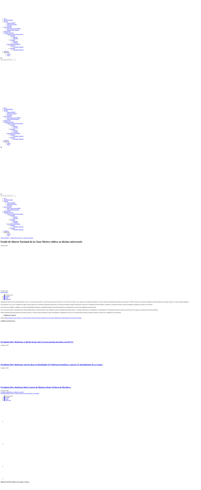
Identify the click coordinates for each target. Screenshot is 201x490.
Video (8, 55)
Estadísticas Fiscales (9, 33)
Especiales (9, 26)
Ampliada (12, 35)
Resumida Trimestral (18, 50)
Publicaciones (7, 31)
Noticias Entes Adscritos (13, 30)
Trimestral (15, 38)
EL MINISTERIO (8, 20)
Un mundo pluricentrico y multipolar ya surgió (12, 392)
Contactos (6, 51)
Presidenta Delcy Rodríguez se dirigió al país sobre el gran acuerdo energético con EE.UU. (37, 342)
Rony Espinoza (4, 292)
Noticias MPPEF (11, 23)
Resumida (12, 40)
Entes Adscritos (7, 27)
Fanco (14, 318)
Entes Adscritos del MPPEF (14, 28)
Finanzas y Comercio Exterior (24, 318)
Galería (9, 54)
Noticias (6, 21)
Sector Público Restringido (13, 44)
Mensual (15, 37)
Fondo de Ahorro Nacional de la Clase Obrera (43, 318)
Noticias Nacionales (12, 24)
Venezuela (78, 318)
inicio (5, 18)
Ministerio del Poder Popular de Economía (65, 318)
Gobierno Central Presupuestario (15, 34)
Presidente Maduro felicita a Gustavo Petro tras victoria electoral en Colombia (20, 393)
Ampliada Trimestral (18, 47)
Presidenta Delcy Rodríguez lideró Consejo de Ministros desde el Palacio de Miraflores (36, 387)
